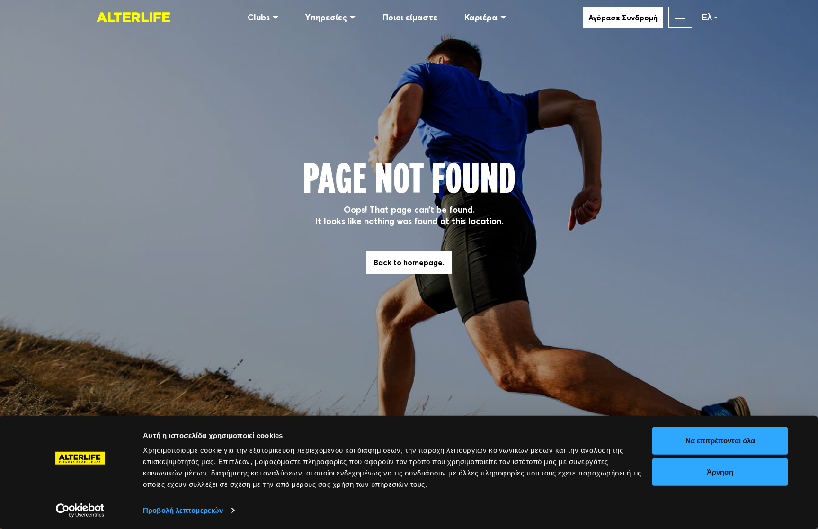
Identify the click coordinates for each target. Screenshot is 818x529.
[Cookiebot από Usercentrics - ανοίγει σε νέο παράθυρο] (80, 510)
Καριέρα (481, 17)
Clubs (259, 17)
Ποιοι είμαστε (409, 17)
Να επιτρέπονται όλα (720, 441)
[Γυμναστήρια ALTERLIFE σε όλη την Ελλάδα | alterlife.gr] (133, 17)
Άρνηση (720, 471)
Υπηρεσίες (326, 17)
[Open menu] (680, 17)
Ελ (707, 17)
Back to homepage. (409, 262)
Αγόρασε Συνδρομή (623, 17)
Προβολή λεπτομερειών (183, 510)
